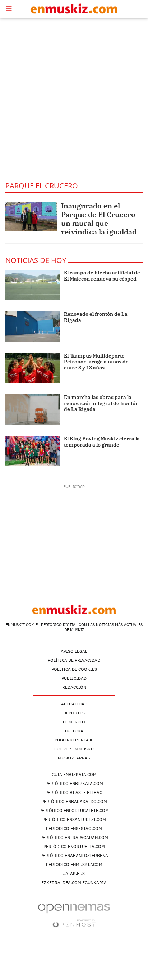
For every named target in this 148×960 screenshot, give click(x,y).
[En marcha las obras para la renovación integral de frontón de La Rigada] (32, 409)
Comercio (74, 722)
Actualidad (74, 703)
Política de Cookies (74, 669)
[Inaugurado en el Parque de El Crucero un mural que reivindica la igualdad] (31, 216)
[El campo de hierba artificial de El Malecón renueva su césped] (32, 285)
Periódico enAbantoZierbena (74, 855)
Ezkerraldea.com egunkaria (74, 882)
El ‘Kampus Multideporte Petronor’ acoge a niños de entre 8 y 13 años (96, 362)
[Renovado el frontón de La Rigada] (32, 326)
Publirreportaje (74, 740)
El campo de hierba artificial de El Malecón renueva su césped (102, 275)
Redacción (74, 687)
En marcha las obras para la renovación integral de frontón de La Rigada (101, 403)
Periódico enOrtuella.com (74, 846)
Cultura (74, 731)
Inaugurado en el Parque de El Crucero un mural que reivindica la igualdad (99, 219)
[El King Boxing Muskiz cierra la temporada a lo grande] (32, 451)
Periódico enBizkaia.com (74, 783)
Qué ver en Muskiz (74, 749)
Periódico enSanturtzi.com (74, 819)
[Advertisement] (74, 99)
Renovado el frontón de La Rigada (96, 317)
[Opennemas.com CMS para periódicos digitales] (74, 915)
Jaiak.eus (74, 873)
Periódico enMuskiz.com (74, 864)
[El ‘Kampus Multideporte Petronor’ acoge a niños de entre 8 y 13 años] (32, 368)
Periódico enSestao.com (74, 828)
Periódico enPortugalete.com (74, 810)
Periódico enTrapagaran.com (74, 837)
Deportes (74, 712)
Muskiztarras (74, 758)
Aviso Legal (74, 651)
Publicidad (74, 678)
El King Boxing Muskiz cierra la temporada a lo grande (102, 441)
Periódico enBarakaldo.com (74, 801)
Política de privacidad (74, 660)
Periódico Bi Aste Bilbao (74, 792)
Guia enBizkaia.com (74, 774)
